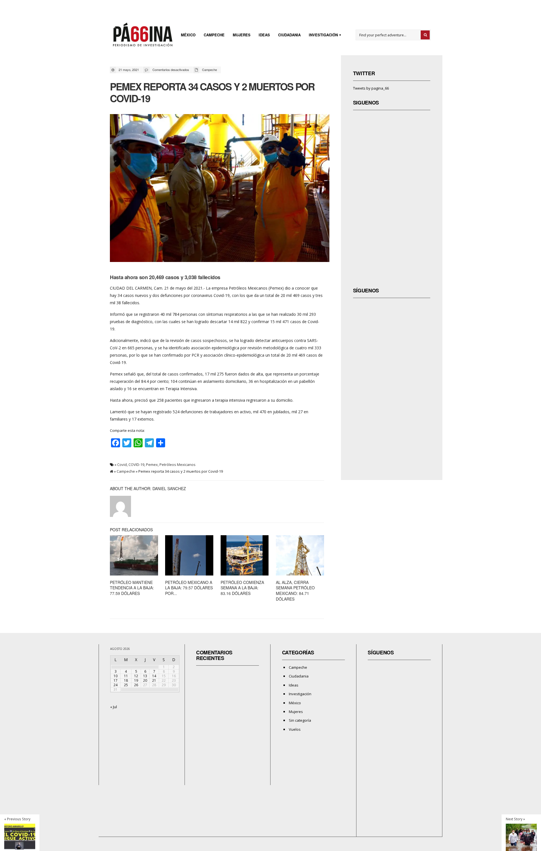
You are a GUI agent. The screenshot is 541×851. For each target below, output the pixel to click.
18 (126, 680)
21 (154, 680)
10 (115, 676)
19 (136, 680)
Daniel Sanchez (169, 488)
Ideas (264, 34)
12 (136, 676)
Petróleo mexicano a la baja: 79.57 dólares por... (189, 587)
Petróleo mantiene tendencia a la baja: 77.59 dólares (132, 587)
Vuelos (295, 729)
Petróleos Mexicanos (177, 464)
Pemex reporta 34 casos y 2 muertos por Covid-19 (212, 92)
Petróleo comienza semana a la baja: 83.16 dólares (242, 587)
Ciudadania (289, 34)
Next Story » (515, 819)
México (188, 34)
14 (154, 676)
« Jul (113, 706)
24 (115, 685)
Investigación (321, 35)
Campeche (214, 34)
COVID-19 (136, 464)
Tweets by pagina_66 (371, 88)
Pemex (152, 464)
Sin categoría (300, 720)
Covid (122, 464)
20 (145, 680)
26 (136, 685)
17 (115, 680)
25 (126, 685)
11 (126, 676)
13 (145, 676)
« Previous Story (17, 819)
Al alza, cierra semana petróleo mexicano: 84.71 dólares (295, 590)
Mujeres (241, 34)
